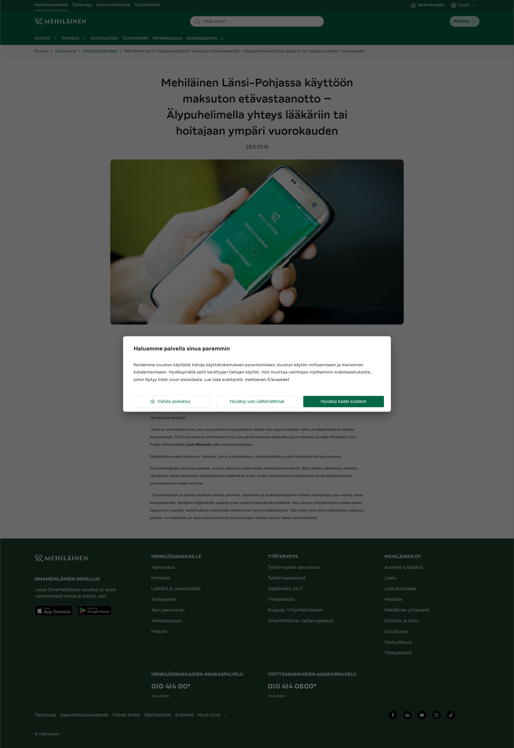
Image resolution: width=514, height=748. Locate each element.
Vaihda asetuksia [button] (173, 401)
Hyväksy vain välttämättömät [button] (257, 401)
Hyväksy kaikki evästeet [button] (343, 401)
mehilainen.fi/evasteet (267, 380)
